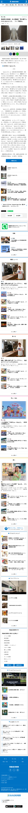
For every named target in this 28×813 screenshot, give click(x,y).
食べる (7, 4)
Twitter (14, 770)
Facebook (10, 770)
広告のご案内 (4, 782)
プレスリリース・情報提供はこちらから (9, 777)
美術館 (3, 23)
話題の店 (6, 652)
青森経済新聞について (6, 775)
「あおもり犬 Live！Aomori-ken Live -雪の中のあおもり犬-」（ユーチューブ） (13, 205)
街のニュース (7, 659)
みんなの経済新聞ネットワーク (14, 796)
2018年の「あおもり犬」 (10, 66)
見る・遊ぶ (12, 4)
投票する (9, 665)
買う (16, 4)
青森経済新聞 (14, 2)
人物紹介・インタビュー (10, 645)
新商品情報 (7, 640)
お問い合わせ (4, 780)
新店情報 (6, 638)
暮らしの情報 (7, 649)
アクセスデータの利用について (7, 778)
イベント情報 (7, 636)
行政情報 (6, 654)
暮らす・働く (20, 4)
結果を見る (19, 665)
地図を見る (14, 160)
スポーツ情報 (7, 647)
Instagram (17, 770)
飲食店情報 (7, 642)
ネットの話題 (7, 656)
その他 (5, 661)
